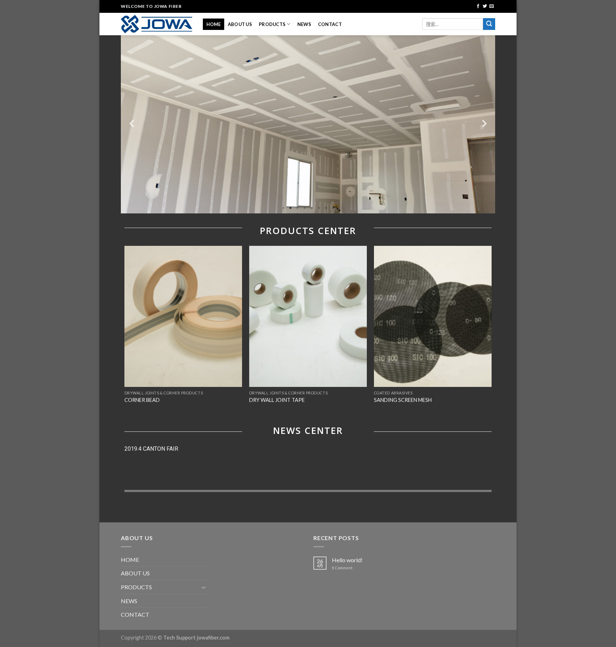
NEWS (304, 24)
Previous (131, 123)
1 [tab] (283, 208)
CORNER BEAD (142, 400)
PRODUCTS (272, 24)
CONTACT (330, 24)
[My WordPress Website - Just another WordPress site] (156, 24)
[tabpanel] (308, 122)
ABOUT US (240, 24)
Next (484, 123)
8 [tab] (333, 208)
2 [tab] (290, 208)
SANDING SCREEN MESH (403, 400)
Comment (342, 567)
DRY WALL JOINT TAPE (277, 400)
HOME (213, 24)
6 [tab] (318, 208)
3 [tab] (297, 208)
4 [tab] (304, 208)
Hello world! (347, 560)
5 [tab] (311, 208)
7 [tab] (325, 208)
